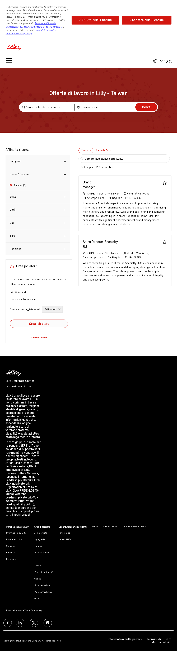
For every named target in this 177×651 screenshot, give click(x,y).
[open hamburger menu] (9, 61)
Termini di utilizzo (158, 639)
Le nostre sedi (110, 526)
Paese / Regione (19, 174)
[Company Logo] (14, 46)
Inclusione (11, 559)
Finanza (38, 546)
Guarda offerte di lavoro (134, 526)
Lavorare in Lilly (14, 539)
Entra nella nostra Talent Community (24, 610)
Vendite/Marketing (43, 592)
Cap (12, 222)
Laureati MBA (65, 539)
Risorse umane (41, 552)
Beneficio (10, 552)
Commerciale (40, 532)
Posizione (15, 248)
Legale (37, 565)
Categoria (15, 161)
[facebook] (7, 623)
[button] (146, 107)
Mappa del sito (161, 642)
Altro (36, 598)
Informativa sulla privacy (125, 639)
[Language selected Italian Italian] (158, 61)
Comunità (11, 546)
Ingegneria (39, 539)
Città (13, 209)
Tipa (12, 235)
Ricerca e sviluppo (43, 585)
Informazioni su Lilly (16, 532)
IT (35, 559)
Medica (37, 578)
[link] (39, 337)
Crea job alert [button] (39, 323)
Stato (13, 196)
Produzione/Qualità (43, 572)
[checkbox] (164, 183)
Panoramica (64, 532)
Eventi (95, 526)
